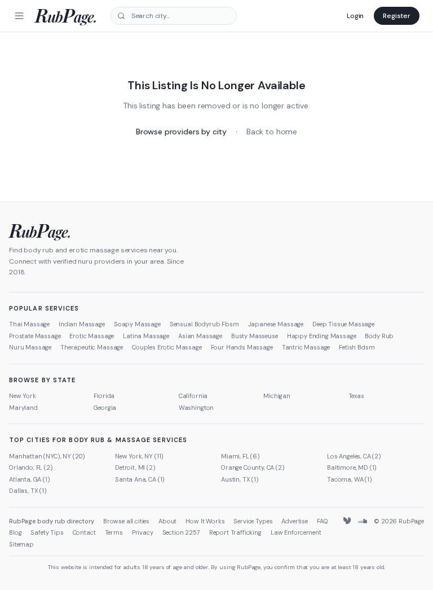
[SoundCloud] (362, 521)
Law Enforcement (296, 532)
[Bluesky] (347, 521)
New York (22, 396)
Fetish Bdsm (356, 347)
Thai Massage (29, 324)
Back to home (271, 131)
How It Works (204, 521)
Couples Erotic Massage (166, 347)
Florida (104, 396)
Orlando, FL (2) (31, 467)
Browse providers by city (181, 131)
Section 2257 (181, 532)
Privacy (142, 532)
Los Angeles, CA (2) (354, 456)
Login (355, 15)
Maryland (23, 408)
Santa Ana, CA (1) (140, 479)
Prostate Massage (34, 336)
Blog (15, 532)
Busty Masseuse (254, 336)
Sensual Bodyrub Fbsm (204, 324)
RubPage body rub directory (51, 521)
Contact (84, 532)
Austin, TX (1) (240, 479)
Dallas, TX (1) (28, 491)
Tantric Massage (306, 347)
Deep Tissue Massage (343, 324)
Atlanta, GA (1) (29, 479)
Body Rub (379, 336)
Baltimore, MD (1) (352, 467)
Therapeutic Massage (91, 347)
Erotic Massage (91, 336)
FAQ (322, 521)
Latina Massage (146, 336)
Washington (196, 408)
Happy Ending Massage (321, 336)
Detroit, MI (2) (135, 467)
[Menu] (19, 16)
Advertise (294, 521)
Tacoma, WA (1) (349, 479)
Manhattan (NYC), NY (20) (47, 456)
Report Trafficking (235, 532)
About (167, 521)
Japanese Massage (275, 324)
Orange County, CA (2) (253, 467)
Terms (114, 532)
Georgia (105, 408)
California (193, 396)
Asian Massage (200, 336)
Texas (356, 396)
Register (396, 15)
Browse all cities (126, 521)
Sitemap (21, 544)
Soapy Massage (137, 324)
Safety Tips (46, 532)
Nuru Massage (30, 347)
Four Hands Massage (242, 347)
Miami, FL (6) (240, 456)
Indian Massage (82, 324)
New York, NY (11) (139, 456)
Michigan (276, 396)
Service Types (252, 521)
